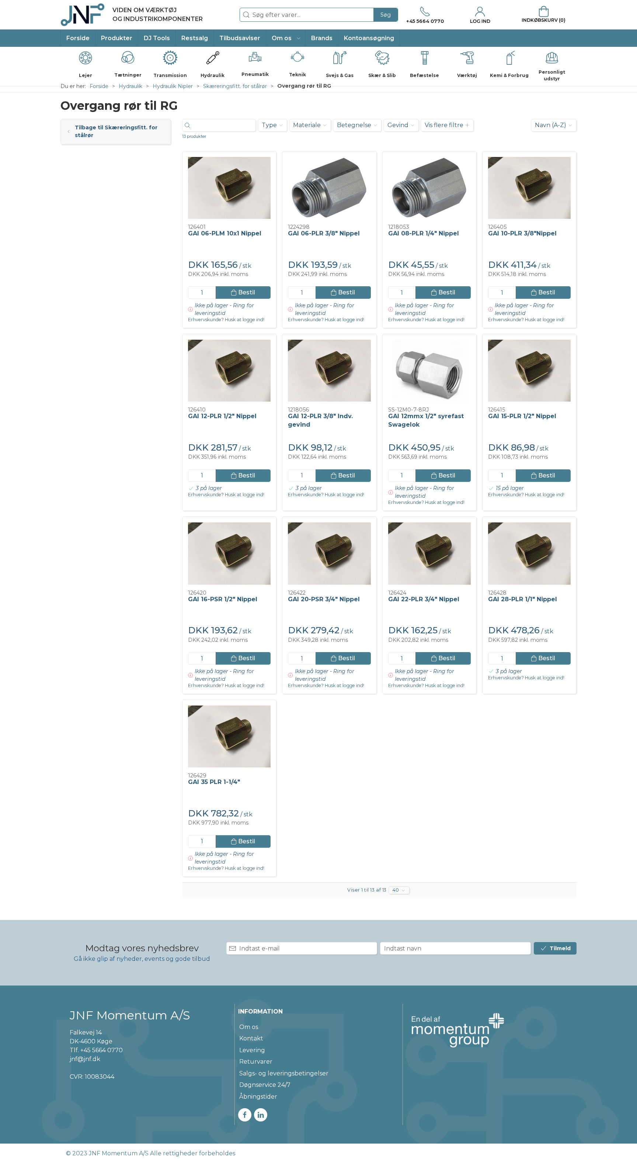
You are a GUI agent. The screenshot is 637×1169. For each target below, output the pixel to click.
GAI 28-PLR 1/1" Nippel (522, 599)
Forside (99, 86)
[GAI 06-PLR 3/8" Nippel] (329, 188)
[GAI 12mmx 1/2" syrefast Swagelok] (429, 371)
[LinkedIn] (260, 1114)
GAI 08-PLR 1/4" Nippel (423, 233)
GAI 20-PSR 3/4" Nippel (324, 599)
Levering (252, 1050)
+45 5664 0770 (101, 1050)
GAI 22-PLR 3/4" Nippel (423, 599)
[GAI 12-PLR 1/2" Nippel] (229, 371)
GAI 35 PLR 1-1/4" (214, 781)
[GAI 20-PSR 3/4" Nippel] (329, 553)
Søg (385, 14)
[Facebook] (244, 1114)
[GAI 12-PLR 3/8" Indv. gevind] (329, 371)
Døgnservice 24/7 (264, 1084)
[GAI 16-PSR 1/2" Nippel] (229, 553)
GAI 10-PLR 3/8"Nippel (522, 233)
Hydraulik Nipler (173, 86)
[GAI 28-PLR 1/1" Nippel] (529, 553)
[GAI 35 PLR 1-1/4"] (229, 736)
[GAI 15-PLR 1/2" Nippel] (529, 371)
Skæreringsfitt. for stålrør (235, 86)
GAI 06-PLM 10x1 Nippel (224, 233)
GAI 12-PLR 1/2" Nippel (222, 416)
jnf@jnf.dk (85, 1059)
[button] (286, 38)
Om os (248, 1026)
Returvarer (255, 1061)
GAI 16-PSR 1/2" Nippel (222, 599)
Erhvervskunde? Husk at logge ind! (226, 319)
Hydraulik (130, 86)
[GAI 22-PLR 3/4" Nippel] (429, 553)
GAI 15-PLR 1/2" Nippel (522, 416)
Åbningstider (258, 1096)
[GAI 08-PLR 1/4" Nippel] (429, 188)
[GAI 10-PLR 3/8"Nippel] (529, 188)
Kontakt (251, 1038)
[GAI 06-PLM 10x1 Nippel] (229, 188)
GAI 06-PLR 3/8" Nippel (324, 233)
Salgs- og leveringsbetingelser (283, 1073)
